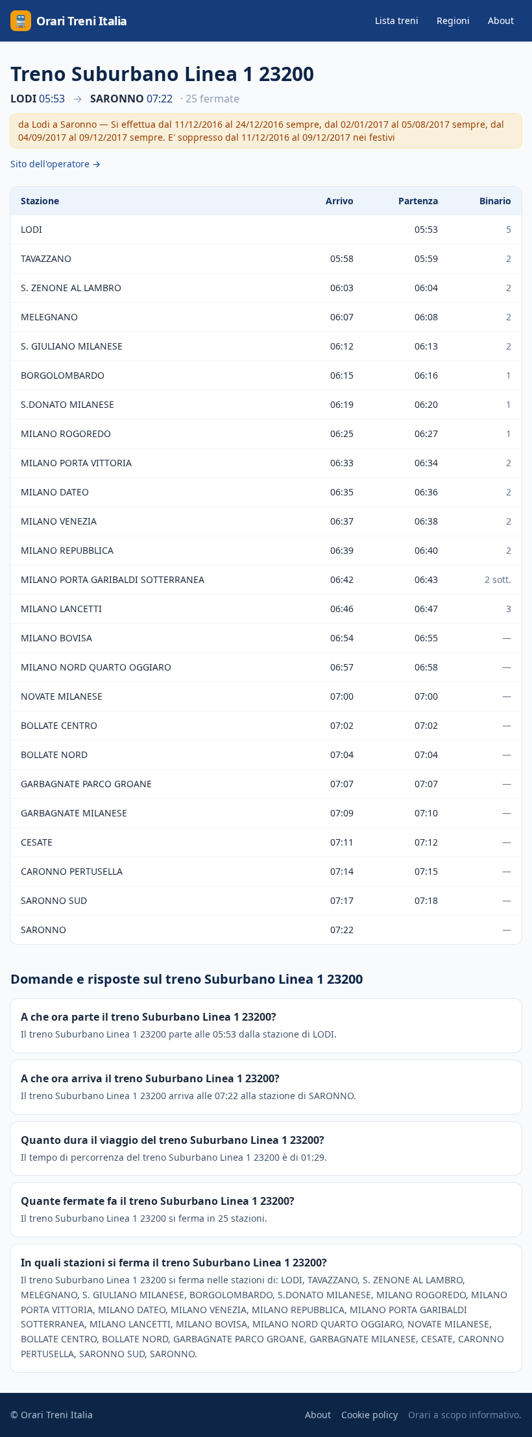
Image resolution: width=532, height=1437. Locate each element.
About (501, 20)
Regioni (453, 20)
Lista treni (396, 20)
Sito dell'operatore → (55, 164)
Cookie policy (369, 1414)
